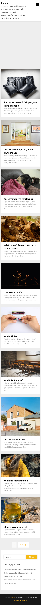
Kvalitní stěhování (13, 380)
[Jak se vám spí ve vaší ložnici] (20, 182)
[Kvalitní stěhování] (20, 363)
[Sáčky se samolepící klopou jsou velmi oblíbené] (20, 83)
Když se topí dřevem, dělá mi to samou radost (19, 580)
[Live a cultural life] (20, 275)
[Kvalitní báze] (20, 319)
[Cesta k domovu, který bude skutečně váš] (20, 133)
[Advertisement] (20, 45)
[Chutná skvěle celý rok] (20, 510)
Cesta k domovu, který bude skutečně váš (18, 573)
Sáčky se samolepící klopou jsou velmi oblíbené (20, 569)
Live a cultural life (13, 292)
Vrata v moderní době (15, 439)
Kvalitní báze (10, 336)
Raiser (4, 3)
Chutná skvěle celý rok (15, 527)
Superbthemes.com (20, 600)
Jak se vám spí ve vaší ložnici (18, 198)
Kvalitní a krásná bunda (16, 480)
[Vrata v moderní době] (20, 416)
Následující (23, 545)
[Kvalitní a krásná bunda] (20, 465)
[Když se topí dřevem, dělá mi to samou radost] (20, 228)
